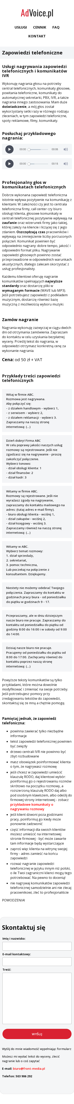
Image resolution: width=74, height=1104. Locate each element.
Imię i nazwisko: (13, 938)
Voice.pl (37, 12)
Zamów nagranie (20, 319)
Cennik (39, 27)
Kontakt (37, 36)
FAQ (56, 27)
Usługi (21, 27)
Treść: (6, 969)
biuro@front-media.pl (29, 1069)
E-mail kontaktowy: (16, 954)
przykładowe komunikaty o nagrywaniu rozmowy (31, 806)
